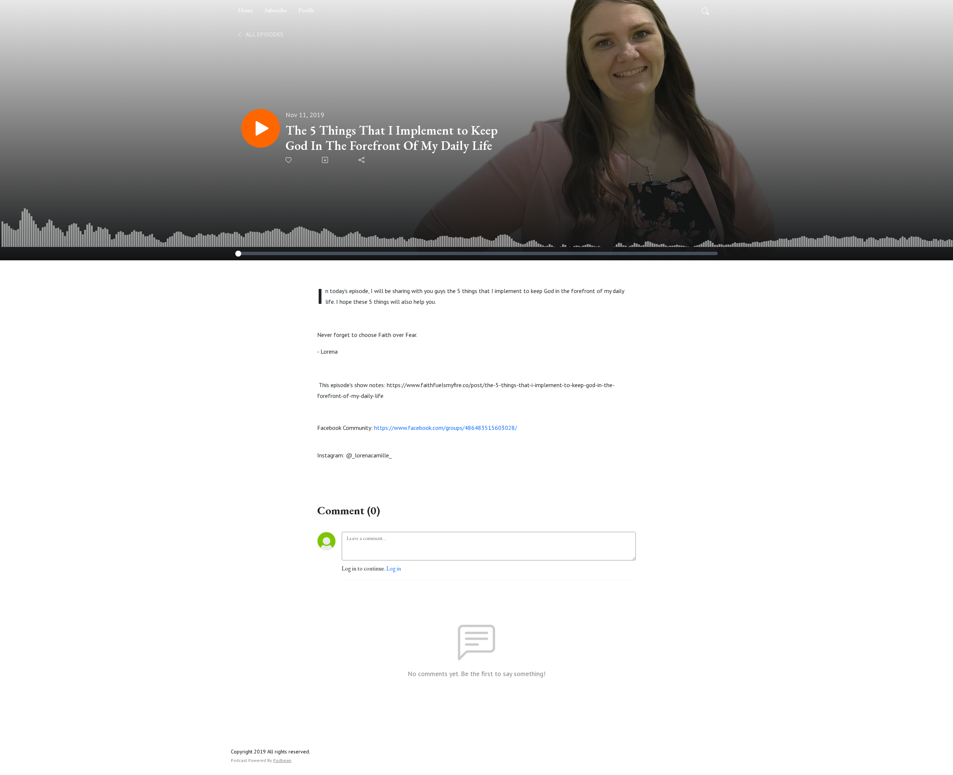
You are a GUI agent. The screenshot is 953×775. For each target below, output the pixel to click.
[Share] (362, 160)
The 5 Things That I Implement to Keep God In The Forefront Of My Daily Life (392, 138)
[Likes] (289, 160)
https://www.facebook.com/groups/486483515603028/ (445, 427)
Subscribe (276, 10)
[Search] (705, 10)
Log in (393, 568)
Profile (306, 10)
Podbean (282, 760)
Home (245, 10)
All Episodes (264, 34)
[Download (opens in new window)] (325, 160)
